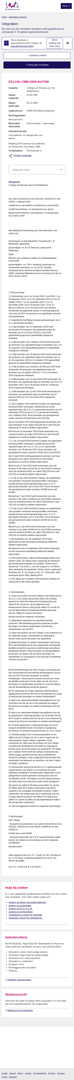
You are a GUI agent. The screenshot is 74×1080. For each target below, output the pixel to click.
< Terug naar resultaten (37, 65)
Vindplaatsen (16, 150)
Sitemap (12, 1073)
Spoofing (51, 1073)
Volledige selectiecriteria (19, 979)
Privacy (20, 1073)
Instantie (13, 88)
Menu (65, 6)
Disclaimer (13, 1077)
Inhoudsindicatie (18, 131)
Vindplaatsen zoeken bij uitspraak (25, 915)
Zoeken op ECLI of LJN (20, 908)
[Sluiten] (67, 43)
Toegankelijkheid (39, 1073)
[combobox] (37, 170)
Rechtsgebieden (17, 115)
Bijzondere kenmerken (14, 125)
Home (4, 17)
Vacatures (61, 1073)
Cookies (28, 1073)
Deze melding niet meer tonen (55, 43)
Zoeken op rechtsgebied (21, 911)
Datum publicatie (14, 104)
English (5, 1073)
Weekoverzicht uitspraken (20, 1010)
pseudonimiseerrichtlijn (22, 46)
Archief (4, 1077)
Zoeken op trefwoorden (20, 905)
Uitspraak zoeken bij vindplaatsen (25, 918)
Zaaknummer (16, 110)
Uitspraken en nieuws (18, 17)
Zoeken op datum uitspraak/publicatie (27, 902)
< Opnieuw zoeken (37, 55)
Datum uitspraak (13, 96)
